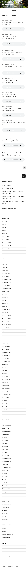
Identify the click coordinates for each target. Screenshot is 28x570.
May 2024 (5, 300)
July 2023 (4, 331)
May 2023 (4, 337)
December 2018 (6, 495)
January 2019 (5, 492)
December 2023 (6, 315)
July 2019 (4, 473)
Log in (3, 547)
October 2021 (5, 391)
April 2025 (5, 267)
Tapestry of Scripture (7, 534)
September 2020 (6, 431)
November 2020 (6, 425)
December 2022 (6, 352)
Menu (14, 10)
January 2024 (5, 312)
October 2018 (5, 501)
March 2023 (5, 343)
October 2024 (6, 285)
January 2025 (5, 276)
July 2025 (4, 258)
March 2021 (5, 413)
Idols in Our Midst (6, 185)
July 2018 (4, 510)
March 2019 (5, 486)
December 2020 (6, 422)
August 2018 (5, 507)
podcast (4, 528)
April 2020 (5, 446)
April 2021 (4, 410)
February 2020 (6, 452)
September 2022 (6, 361)
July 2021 (4, 400)
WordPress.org (6, 556)
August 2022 (5, 364)
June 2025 (5, 261)
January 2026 (5, 239)
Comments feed (6, 553)
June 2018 (5, 513)
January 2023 (5, 349)
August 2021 (5, 397)
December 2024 (6, 279)
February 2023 (6, 346)
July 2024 (4, 294)
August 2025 (5, 255)
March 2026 (5, 233)
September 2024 (6, 288)
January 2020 (5, 455)
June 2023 (5, 334)
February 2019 (6, 489)
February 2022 (6, 379)
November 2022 (6, 355)
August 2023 (5, 328)
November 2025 (6, 246)
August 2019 (5, 470)
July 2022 (4, 367)
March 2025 (5, 270)
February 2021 (6, 416)
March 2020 (5, 449)
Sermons (4, 531)
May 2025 (5, 264)
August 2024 (5, 291)
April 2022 (5, 373)
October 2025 (6, 249)
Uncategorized (6, 537)
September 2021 (6, 394)
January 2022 (5, 382)
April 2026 (5, 230)
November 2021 (6, 388)
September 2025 (6, 252)
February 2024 (6, 309)
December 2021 (6, 385)
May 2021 (4, 407)
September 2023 (6, 325)
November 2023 (6, 318)
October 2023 (5, 322)
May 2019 (4, 479)
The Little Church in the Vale (12, 3)
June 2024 (5, 297)
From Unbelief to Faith (7, 188)
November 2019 (6, 461)
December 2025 (6, 243)
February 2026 (6, 236)
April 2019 (5, 483)
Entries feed (5, 550)
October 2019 (5, 464)
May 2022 (4, 370)
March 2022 (5, 376)
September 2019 (6, 467)
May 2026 (5, 227)
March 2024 (5, 306)
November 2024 (6, 282)
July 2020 (4, 437)
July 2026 (4, 221)
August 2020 (5, 434)
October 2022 (5, 358)
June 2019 (5, 476)
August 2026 (5, 218)
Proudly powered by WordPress (10, 566)
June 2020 (5, 440)
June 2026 (5, 224)
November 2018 (6, 498)
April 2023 (5, 340)
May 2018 (4, 516)
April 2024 (5, 303)
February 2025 (6, 273)
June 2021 (4, 404)
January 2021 (5, 419)
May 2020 (5, 443)
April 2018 (5, 519)
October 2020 (6, 428)
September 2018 (6, 504)
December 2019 (6, 458)
